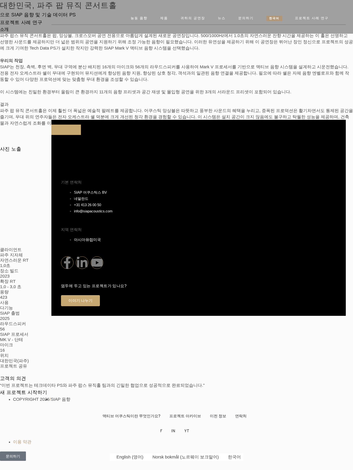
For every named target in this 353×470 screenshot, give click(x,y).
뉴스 (221, 18)
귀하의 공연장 (193, 18)
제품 (164, 18)
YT (186, 431)
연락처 (241, 416)
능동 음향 (139, 18)
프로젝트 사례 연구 (312, 18)
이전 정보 (218, 416)
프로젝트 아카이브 (185, 416)
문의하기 (246, 18)
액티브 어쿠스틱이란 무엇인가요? (131, 416)
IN (173, 431)
